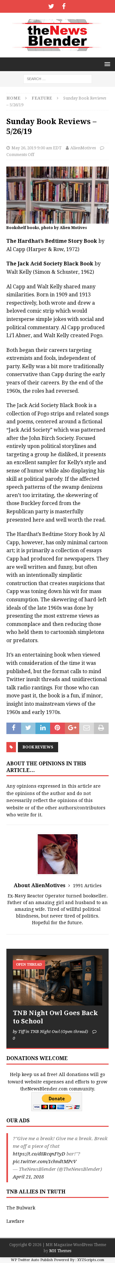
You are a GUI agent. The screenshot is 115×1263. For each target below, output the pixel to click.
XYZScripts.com (90, 1260)
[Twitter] (51, 6)
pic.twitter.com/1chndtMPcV (44, 1161)
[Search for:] (57, 78)
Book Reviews (38, 747)
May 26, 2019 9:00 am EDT (37, 147)
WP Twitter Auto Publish (32, 1260)
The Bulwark (20, 1207)
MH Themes (60, 1251)
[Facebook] (63, 6)
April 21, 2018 (28, 1177)
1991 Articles (87, 885)
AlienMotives (83, 147)
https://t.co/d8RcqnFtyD (39, 1154)
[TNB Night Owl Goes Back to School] (57, 980)
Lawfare (15, 1221)
